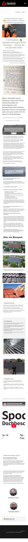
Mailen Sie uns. (10, 519)
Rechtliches (22, 531)
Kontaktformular (19, 532)
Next (23, 12)
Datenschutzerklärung (10, 532)
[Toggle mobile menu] (25, 3)
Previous (17, 12)
